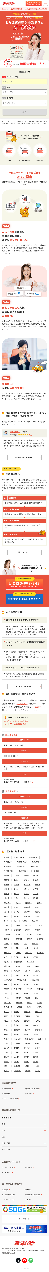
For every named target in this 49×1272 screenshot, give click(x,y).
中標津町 (17, 1071)
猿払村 (37, 998)
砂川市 (35, 898)
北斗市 (6, 912)
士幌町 (6, 1043)
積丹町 (6, 948)
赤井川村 (7, 953)
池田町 (35, 1053)
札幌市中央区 (19, 857)
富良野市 (28, 903)
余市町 (35, 948)
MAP (33, 782)
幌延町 (19, 1007)
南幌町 (18, 953)
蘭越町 (18, 935)
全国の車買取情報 (16, 9)
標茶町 (6, 1066)
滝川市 (26, 898)
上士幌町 (17, 1043)
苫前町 (26, 994)
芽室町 (16, 1048)
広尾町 (16, 1053)
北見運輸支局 (22, 704)
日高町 (6, 1034)
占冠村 (6, 984)
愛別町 (6, 975)
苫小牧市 (27, 885)
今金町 (6, 930)
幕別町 (26, 1053)
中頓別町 (19, 1003)
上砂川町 (40, 953)
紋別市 (17, 432)
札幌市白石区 (22, 862)
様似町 (6, 1039)
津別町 (39, 1007)
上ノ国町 (17, 925)
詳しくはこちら (23, 552)
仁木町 (26, 948)
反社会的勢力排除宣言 (32, 1195)
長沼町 (16, 957)
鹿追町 (27, 1043)
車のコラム (28, 1094)
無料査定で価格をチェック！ (24, 598)
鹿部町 (6, 921)
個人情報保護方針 (8, 1195)
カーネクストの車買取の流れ (15, 724)
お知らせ (27, 1200)
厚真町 (6, 1030)
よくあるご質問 (7, 1167)
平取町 (16, 1034)
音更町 (40, 1039)
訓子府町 (38, 1012)
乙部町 (39, 925)
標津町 (27, 1071)
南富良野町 (34, 980)
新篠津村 (27, 912)
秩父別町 (7, 966)
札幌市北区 (33, 857)
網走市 (6, 885)
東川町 (26, 975)
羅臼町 (37, 1071)
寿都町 (37, 930)
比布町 (37, 971)
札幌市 (6, 857)
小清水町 (27, 1012)
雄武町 (37, 1021)
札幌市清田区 (24, 871)
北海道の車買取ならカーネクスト (36, 9)
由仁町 (6, 957)
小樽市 (6, 876)
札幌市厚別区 (35, 866)
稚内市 (37, 885)
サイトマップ (6, 1172)
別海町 (6, 1071)
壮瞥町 (26, 1025)
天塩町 (27, 998)
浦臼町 (6, 962)
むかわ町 (38, 1030)
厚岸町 (26, 1062)
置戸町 (6, 1016)
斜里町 (6, 1012)
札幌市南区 (8, 866)
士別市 (16, 894)
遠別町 (18, 998)
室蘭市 (26, 876)
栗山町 (26, 957)
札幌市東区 (8, 862)
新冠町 (26, 1034)
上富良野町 (8, 980)
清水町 (6, 1048)
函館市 (36, 871)
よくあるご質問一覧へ (24, 686)
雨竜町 (18, 966)
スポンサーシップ (8, 1200)
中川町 (29, 989)
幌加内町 (40, 989)
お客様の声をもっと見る (23, 457)
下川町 (35, 984)
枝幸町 (29, 1003)
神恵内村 (35, 944)
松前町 (37, 912)
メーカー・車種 (12, 77)
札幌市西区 (21, 866)
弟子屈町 (17, 1066)
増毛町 (6, 994)
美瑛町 (35, 975)
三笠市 (35, 894)
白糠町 (37, 1066)
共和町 (6, 944)
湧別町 (37, 1016)
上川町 (16, 975)
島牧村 (27, 930)
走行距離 (10, 98)
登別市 (39, 903)
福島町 (6, 916)
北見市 (16, 880)
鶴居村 (27, 1066)
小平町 (16, 994)
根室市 (6, 898)
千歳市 (16, 898)
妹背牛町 (30, 962)
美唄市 (6, 889)
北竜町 (27, 966)
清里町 (16, 1012)
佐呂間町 (17, 1016)
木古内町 (27, 916)
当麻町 (27, 971)
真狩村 (39, 935)
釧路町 (16, 1062)
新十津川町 (18, 962)
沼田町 (37, 966)
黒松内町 (7, 935)
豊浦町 (16, 1025)
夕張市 (26, 880)
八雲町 (24, 921)
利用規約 (27, 1190)
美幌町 (29, 1007)
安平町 (27, 1030)
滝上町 (6, 1021)
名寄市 (26, 894)
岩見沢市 (36, 880)
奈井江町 (28, 953)
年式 (8, 87)
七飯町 (37, 916)
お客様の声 (28, 1167)
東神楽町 (17, 971)
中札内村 (27, 1048)
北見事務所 (37, 707)
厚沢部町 (28, 925)
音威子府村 (18, 989)
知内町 (16, 916)
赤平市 (35, 889)
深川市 (18, 903)
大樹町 (6, 1053)
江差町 (6, 925)
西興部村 (27, 1021)
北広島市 (27, 907)
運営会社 (5, 1190)
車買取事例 (6, 1094)
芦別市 (16, 889)
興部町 (16, 1021)
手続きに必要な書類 (31, 1089)
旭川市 (16, 876)
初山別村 (7, 998)
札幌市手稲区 (9, 871)
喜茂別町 (19, 939)
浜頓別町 (7, 1003)
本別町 (16, 1057)
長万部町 (35, 921)
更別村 (37, 1048)
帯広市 (6, 880)
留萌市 (16, 885)
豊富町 (39, 1003)
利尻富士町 (8, 1007)
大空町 (6, 1025)
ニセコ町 (28, 935)
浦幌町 (6, 1062)
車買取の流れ (7, 1089)
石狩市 (37, 907)
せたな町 (17, 930)
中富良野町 (21, 980)
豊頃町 (6, 1057)
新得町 (37, 1043)
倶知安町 (40, 939)
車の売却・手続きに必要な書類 (16, 721)
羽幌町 (35, 994)
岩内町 (16, 944)
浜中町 (35, 1062)
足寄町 (26, 1057)
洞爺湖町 (17, 1030)
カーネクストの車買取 (10, 1099)
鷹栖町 (6, 971)
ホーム (4, 9)
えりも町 (17, 1039)
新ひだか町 (29, 1039)
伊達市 (16, 907)
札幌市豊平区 (37, 862)
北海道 (12, 432)
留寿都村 (7, 939)
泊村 (25, 944)
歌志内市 (7, 903)
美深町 (6, 989)
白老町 (35, 1025)
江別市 (26, 889)
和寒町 (16, 984)
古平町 (16, 948)
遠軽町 (27, 1016)
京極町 (29, 939)
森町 (15, 921)
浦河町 (35, 1034)
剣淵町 (26, 984)
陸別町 (35, 1057)
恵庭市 (6, 907)
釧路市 (35, 876)
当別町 (16, 912)
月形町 (35, 957)
